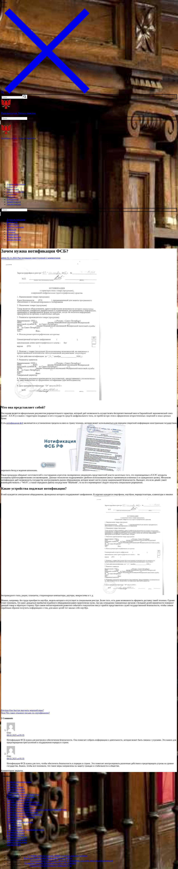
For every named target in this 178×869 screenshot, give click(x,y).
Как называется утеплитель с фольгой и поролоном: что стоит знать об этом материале (71, 860)
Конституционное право (18, 799)
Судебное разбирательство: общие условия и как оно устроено (57, 855)
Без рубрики (12, 784)
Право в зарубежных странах (20, 807)
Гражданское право (16, 789)
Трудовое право (14, 824)
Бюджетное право (15, 787)
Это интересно (14, 844)
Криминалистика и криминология (23, 802)
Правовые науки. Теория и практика (18, 113)
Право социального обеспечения (22, 812)
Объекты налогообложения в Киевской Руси (50, 865)
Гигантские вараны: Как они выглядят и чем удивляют (50, 863)
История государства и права (20, 797)
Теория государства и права (20, 822)
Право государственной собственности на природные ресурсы (36, 809)
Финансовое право (16, 832)
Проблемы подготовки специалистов (24, 814)
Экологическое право (17, 839)
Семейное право (14, 819)
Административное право (19, 781)
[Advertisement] (89, 161)
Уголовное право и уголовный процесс (25, 829)
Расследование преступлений (31, 258)
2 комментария (53, 258)
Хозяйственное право (17, 837)
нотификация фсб (14, 423)
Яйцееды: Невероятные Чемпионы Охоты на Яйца (48, 858)
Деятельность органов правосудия (23, 794)
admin (4, 258)
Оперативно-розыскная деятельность (24, 804)
